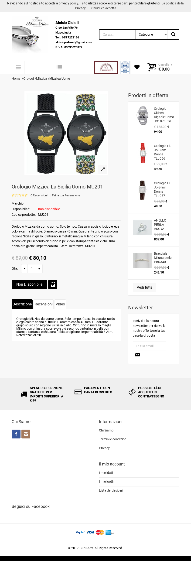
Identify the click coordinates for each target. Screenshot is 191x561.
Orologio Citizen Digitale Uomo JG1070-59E (164, 115)
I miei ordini (107, 481)
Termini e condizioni (113, 439)
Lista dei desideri (111, 490)
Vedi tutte (144, 287)
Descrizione (22, 304)
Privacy (104, 448)
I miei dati (106, 473)
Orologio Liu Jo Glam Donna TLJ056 (162, 152)
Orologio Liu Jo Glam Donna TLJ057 (162, 189)
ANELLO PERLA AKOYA (160, 225)
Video (60, 304)
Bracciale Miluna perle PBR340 (162, 258)
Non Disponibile (29, 284)
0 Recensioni (39, 195)
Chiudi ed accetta (103, 8)
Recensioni (44, 304)
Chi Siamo (106, 430)
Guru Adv (86, 548)
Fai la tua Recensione (66, 195)
